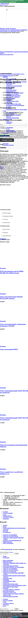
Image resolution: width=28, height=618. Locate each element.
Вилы (4, 526)
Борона (5, 525)
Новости (8, 116)
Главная (2, 29)
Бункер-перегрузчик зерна (13, 104)
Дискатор (5, 529)
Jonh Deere (9, 122)
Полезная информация (12, 118)
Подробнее (3, 238)
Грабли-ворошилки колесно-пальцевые (14, 528)
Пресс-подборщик (8, 543)
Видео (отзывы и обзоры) (13, 115)
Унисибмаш (9, 127)
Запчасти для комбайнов (10, 535)
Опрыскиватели (10, 91)
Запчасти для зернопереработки (12, 540)
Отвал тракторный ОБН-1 (9, 349)
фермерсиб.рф (8, 549)
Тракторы (9, 84)
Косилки (5, 530)
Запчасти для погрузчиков (10, 536)
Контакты (6, 518)
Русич (8, 129)
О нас (4, 514)
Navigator (9, 123)
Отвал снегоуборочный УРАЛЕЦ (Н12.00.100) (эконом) (11, 297)
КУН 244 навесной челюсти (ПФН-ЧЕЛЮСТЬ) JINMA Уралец (12, 272)
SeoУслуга (11, 552)
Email (1, 144)
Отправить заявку (7, 140)
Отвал (18, 31)
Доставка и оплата (8, 517)
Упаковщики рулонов (12, 101)
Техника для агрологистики (14, 86)
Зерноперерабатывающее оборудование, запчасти (13, 96)
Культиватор (6, 532)
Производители (7, 516)
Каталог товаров (10, 29)
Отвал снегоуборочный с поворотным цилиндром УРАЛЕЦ (13, 325)
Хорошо (15, 617)
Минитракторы (7, 541)
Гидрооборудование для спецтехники (16, 109)
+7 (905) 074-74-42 (5, 239)
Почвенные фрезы (11, 90)
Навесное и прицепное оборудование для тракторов (13, 30)
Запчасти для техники (12, 94)
